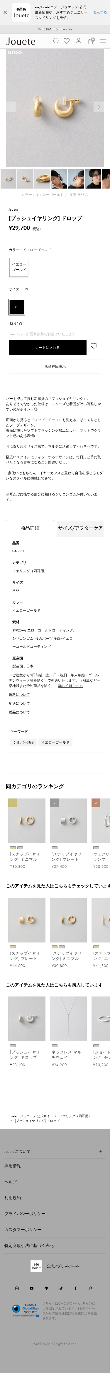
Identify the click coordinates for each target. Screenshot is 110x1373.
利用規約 (12, 1197)
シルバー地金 (23, 742)
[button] (56, 41)
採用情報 (12, 1166)
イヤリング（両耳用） (30, 571)
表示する (100, 12)
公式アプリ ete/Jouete (63, 1266)
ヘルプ (10, 1181)
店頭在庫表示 (55, 366)
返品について (19, 712)
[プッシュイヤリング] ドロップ (37, 1121)
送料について (19, 694)
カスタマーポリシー (22, 1229)
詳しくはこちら (70, 685)
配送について (19, 703)
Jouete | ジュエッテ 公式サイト (31, 1116)
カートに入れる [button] (47, 347)
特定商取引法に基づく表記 (29, 1245)
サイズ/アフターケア (80, 528)
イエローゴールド (55, 742)
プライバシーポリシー (24, 1213)
